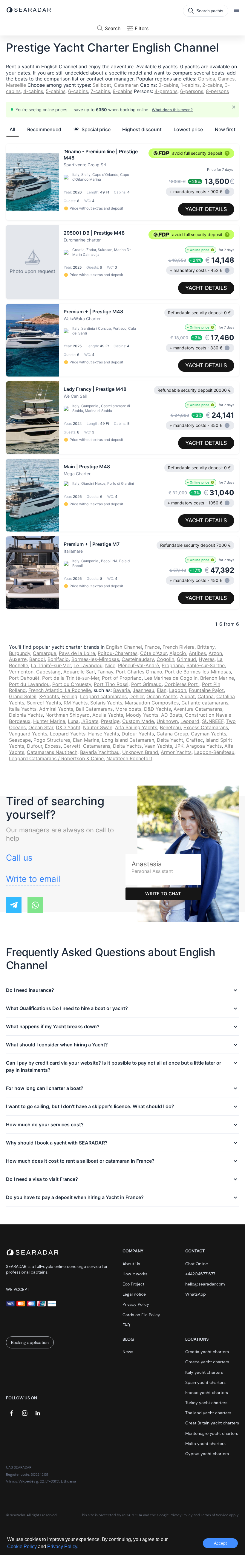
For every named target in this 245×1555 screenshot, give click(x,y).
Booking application (30, 1342)
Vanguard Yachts (28, 734)
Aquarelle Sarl (79, 672)
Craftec (194, 740)
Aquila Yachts (107, 715)
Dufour (34, 746)
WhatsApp (195, 1294)
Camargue (44, 653)
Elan (161, 690)
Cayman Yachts (208, 734)
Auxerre (18, 659)
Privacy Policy (135, 1304)
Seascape (20, 740)
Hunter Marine (49, 721)
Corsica (206, 79)
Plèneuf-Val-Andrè (138, 665)
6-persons (191, 91)
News (127, 1351)
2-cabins (212, 85)
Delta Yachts (127, 746)
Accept (220, 1543)
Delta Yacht (170, 740)
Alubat (187, 696)
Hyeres (207, 659)
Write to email (33, 879)
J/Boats (89, 721)
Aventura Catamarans (198, 709)
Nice (110, 665)
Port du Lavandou (29, 684)
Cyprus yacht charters (207, 1453)
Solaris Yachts (106, 703)
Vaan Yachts (158, 746)
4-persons (165, 91)
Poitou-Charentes (117, 653)
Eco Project (133, 1284)
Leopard (189, 721)
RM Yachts (76, 703)
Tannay (105, 672)
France (152, 647)
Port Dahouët (24, 678)
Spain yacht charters (205, 1382)
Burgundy (19, 653)
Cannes (226, 79)
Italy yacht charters (204, 1372)
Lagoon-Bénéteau (214, 752)
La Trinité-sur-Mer (51, 665)
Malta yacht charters (205, 1443)
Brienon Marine (217, 678)
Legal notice (134, 1294)
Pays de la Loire (77, 653)
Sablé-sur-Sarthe (205, 665)
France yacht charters (206, 1392)
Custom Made (138, 721)
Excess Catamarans (205, 727)
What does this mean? (172, 109)
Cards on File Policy (141, 1314)
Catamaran (126, 85)
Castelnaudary (138, 659)
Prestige (110, 721)
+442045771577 (200, 1274)
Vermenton (21, 672)
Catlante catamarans (204, 703)
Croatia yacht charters (207, 1351)
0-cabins (168, 85)
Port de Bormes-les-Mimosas (198, 672)
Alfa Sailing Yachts (136, 727)
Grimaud (186, 659)
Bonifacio (58, 659)
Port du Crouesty (71, 684)
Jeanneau (143, 690)
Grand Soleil (22, 696)
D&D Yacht (68, 727)
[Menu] (236, 11)
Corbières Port (181, 684)
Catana (205, 696)
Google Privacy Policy (175, 1515)
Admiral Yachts (56, 709)
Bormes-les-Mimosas (95, 659)
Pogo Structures (51, 740)
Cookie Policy (22, 1546)
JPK (179, 746)
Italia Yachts (22, 709)
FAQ (126, 1325)
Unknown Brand (140, 752)
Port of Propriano (122, 678)
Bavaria (121, 690)
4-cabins (33, 91)
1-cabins (190, 85)
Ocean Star (40, 727)
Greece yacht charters (207, 1362)
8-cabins (122, 91)
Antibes (197, 653)
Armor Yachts (176, 752)
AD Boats (171, 715)
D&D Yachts (157, 709)
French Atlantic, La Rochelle (59, 690)
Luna (73, 721)
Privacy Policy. (62, 1546)
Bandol (37, 659)
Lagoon (177, 690)
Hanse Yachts (103, 734)
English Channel (124, 647)
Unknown (167, 721)
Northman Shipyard (67, 715)
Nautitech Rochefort (129, 758)
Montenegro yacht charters (211, 1433)
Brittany (206, 647)
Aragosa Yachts (204, 746)
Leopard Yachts (67, 734)
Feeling (69, 696)
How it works (134, 1274)
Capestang (48, 672)
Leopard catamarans (103, 696)
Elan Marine (86, 740)
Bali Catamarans (94, 709)
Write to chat (163, 893)
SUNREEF (212, 721)
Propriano (173, 665)
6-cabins (78, 91)
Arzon (215, 653)
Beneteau (170, 727)
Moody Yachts (142, 715)
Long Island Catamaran (128, 740)
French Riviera (179, 647)
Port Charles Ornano (139, 672)
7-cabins (100, 91)
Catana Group (172, 734)
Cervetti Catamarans (86, 746)
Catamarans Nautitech (52, 752)
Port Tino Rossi (111, 684)
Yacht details (206, 209)
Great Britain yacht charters (212, 1423)
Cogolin (165, 659)
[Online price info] (212, 250)
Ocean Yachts (161, 696)
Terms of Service (214, 1515)
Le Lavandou (88, 665)
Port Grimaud (146, 684)
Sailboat (102, 85)
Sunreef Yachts (44, 703)
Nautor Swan (97, 727)
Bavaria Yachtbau (100, 752)
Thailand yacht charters (208, 1412)
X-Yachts (49, 696)
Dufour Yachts (138, 734)
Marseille (16, 85)
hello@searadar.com (205, 1284)
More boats (128, 709)
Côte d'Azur (153, 653)
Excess (53, 746)
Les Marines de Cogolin (170, 678)
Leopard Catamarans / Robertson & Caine (56, 758)
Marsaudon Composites (152, 703)
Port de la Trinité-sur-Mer (70, 678)
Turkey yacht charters (206, 1402)
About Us (131, 1263)
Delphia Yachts (26, 715)
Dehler (136, 696)
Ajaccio (177, 653)
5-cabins (55, 91)
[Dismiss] (233, 107)
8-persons (217, 91)
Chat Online (196, 1263)
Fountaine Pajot (206, 690)
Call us (19, 858)
